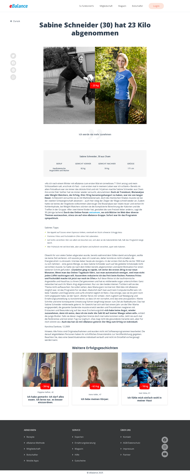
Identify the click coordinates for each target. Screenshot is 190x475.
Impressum (127, 448)
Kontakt (126, 436)
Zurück (16, 21)
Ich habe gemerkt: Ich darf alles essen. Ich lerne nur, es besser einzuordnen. (45, 399)
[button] (13, 56)
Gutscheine (79, 460)
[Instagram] (165, 447)
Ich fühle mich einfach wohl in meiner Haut (144, 399)
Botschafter (137, 6)
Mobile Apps (32, 460)
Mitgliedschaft (106, 6)
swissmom (94, 212)
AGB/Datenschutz (130, 442)
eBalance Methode (35, 442)
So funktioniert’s (86, 6)
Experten (78, 436)
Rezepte (29, 436)
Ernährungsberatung (84, 442)
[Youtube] (165, 454)
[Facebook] (165, 440)
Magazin (122, 6)
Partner (126, 454)
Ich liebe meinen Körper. (95, 399)
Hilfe (76, 454)
